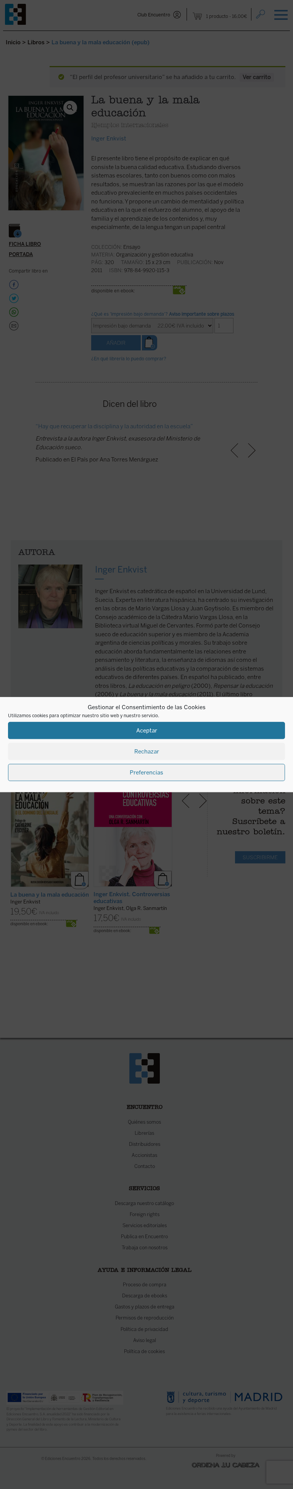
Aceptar (146, 730)
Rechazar (146, 751)
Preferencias (146, 772)
